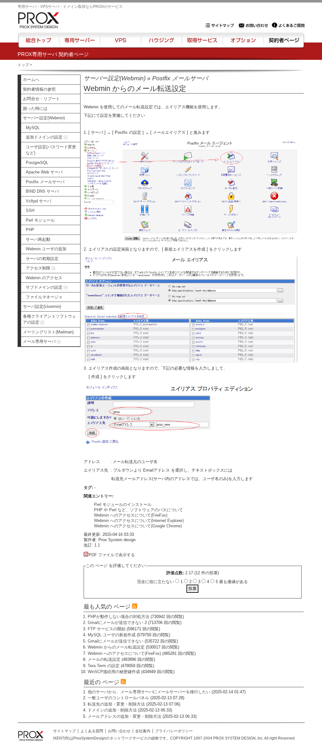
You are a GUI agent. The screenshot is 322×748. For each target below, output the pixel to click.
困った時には (35, 108)
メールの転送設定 (104, 659)
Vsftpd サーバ (38, 201)
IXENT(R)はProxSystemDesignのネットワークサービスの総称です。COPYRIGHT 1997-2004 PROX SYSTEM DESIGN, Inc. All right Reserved (174, 738)
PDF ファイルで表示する (112, 554)
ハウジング (160, 43)
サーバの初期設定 (42, 258)
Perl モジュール (40, 220)
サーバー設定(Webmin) (44, 118)
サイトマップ (221, 25)
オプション (243, 43)
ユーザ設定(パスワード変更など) (51, 150)
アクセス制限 (39, 268)
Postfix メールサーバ (45, 181)
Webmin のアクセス (44, 277)
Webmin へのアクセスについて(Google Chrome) (138, 526)
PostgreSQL (37, 162)
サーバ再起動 (38, 239)
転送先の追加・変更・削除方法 (116, 704)
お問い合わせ (254, 25)
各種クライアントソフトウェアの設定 (49, 319)
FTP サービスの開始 (106, 628)
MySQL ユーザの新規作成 (112, 634)
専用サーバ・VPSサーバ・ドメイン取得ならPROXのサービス (70, 6)
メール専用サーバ (40, 341)
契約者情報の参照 (39, 89)
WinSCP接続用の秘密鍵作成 (114, 671)
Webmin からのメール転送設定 (116, 647)
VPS (120, 43)
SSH (30, 210)
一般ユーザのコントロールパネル (118, 697)
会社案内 (142, 731)
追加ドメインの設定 (45, 137)
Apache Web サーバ (44, 172)
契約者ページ (283, 43)
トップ (23, 65)
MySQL (33, 127)
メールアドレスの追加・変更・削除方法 (124, 716)
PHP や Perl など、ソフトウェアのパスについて (138, 509)
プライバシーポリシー (174, 731)
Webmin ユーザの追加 (46, 248)
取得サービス (201, 43)
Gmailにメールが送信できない (115, 641)
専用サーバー (79, 43)
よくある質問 (91, 731)
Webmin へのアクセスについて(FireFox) (130, 515)
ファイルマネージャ (44, 297)
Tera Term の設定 (103, 665)
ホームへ (31, 79)
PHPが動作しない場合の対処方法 (118, 616)
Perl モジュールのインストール (123, 504)
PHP (30, 229)
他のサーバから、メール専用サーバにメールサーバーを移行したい (149, 691)
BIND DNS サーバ (42, 191)
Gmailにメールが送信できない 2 (117, 622)
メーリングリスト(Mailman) (48, 332)
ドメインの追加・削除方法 (112, 710)
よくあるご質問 (288, 25)
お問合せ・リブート (41, 98)
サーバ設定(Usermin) (42, 306)
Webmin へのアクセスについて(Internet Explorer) (139, 520)
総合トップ (39, 43)
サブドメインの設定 (45, 287)
